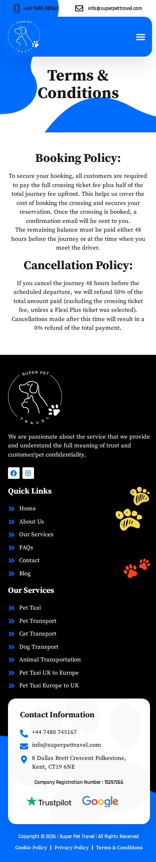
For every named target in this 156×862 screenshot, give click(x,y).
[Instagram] (28, 473)
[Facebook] (14, 473)
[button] (140, 36)
